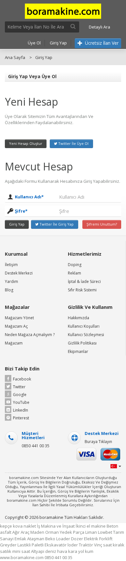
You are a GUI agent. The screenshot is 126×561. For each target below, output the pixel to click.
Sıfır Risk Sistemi (82, 290)
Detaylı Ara (99, 27)
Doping (74, 264)
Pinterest (21, 418)
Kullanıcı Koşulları (84, 326)
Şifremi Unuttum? (102, 224)
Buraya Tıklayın (98, 441)
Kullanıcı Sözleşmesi (86, 334)
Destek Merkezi (19, 273)
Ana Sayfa (15, 57)
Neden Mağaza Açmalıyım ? (30, 334)
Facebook (22, 379)
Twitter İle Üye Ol (73, 143)
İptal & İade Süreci (84, 281)
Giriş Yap (58, 43)
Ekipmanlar (78, 351)
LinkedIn (20, 410)
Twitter (19, 387)
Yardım (11, 281)
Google (19, 394)
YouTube (21, 402)
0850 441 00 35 (35, 446)
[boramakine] (63, 11)
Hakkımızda (78, 318)
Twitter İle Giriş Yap (56, 224)
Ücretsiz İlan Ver (101, 43)
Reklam (74, 273)
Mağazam (14, 343)
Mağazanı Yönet (19, 318)
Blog (9, 290)
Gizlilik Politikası (82, 343)
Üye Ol (34, 43)
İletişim (11, 264)
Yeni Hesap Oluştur (25, 143)
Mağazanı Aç (16, 326)
